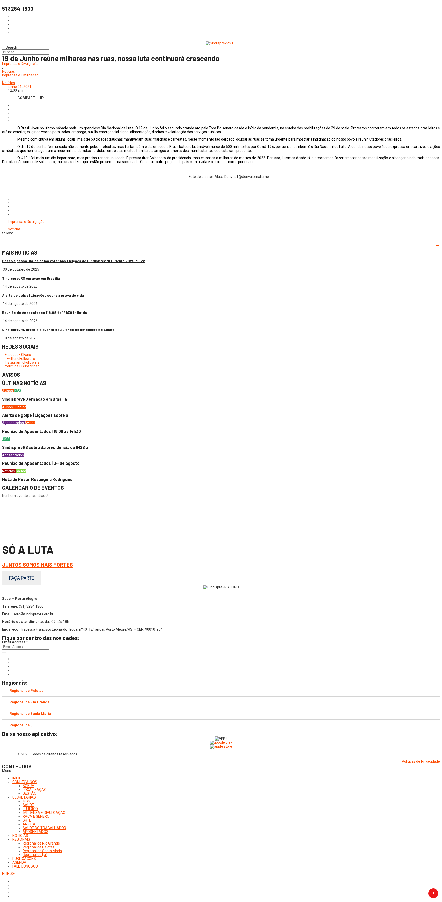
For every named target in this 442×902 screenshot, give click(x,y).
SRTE (27, 820)
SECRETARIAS (24, 797)
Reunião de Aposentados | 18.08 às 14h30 (41, 431)
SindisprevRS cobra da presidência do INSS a (45, 447)
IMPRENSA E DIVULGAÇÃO (44, 813)
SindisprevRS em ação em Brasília (31, 278)
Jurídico (20, 407)
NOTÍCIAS (20, 836)
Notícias (8, 71)
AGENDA (19, 862)
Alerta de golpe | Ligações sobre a (35, 415)
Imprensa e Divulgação (20, 64)
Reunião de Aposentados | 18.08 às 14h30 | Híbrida (44, 312)
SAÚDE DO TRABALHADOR (44, 828)
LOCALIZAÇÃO (35, 790)
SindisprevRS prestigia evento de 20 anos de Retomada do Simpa (58, 329)
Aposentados (13, 423)
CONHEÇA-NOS (24, 782)
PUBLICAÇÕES (24, 859)
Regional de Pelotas (26, 691)
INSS (17, 391)
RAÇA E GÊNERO (36, 816)
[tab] (221, 691)
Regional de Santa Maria (30, 714)
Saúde (21, 471)
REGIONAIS (21, 839)
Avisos (8, 391)
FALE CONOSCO (25, 866)
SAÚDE (28, 805)
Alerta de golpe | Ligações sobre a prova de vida (43, 295)
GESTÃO (29, 793)
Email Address (15, 642)
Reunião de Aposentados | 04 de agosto (41, 463)
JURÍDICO (30, 809)
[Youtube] (13, 670)
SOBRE (28, 786)
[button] (221, 771)
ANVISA (29, 824)
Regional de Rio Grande (29, 702)
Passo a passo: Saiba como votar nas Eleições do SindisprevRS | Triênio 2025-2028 (73, 261)
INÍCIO (17, 778)
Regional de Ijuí (22, 725)
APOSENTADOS (35, 832)
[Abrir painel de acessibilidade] (433, 893)
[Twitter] (13, 666)
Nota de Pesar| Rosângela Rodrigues (37, 479)
